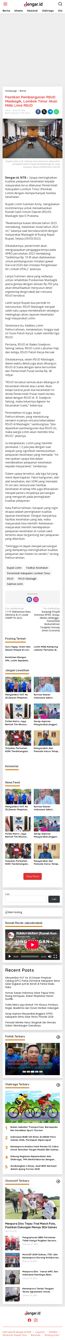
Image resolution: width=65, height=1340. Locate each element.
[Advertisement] (32, 50)
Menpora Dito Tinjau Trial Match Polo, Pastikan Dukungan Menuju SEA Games (31, 1225)
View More (32, 876)
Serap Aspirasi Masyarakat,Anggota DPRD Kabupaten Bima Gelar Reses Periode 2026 (47, 723)
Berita (8, 113)
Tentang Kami (51, 1335)
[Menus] (5, 4)
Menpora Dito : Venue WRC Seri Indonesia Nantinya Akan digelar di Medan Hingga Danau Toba (40, 1273)
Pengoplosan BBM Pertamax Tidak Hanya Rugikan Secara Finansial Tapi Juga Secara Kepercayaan (39, 1239)
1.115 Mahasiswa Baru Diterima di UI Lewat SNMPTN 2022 (18, 613)
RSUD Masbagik (27, 578)
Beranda (35, 1335)
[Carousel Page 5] (41, 1072)
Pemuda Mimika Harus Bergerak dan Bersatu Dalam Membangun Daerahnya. (30, 1024)
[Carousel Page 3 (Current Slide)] (32, 1072)
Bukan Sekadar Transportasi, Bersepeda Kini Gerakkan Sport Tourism (34, 1128)
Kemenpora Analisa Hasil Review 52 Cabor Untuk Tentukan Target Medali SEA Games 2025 (34, 1148)
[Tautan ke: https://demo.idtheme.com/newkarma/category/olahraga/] (58, 1085)
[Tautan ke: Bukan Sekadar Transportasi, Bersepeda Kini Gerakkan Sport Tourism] (32, 1107)
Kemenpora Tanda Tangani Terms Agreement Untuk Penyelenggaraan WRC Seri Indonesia (38, 1290)
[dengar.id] (33, 3)
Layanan (40, 1332)
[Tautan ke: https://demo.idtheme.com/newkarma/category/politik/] (58, 1037)
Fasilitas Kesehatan (37, 567)
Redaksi (53, 1332)
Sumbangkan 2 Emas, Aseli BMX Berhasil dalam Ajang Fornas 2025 (33, 1167)
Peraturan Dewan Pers (15, 1335)
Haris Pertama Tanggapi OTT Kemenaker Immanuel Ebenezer (29, 1062)
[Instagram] (36, 599)
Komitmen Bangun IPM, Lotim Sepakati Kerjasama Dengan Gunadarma (16, 659)
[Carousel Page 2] (28, 1072)
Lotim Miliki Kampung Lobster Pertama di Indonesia (46, 648)
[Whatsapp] (56, 111)
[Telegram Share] (50, 111)
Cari (7, 894)
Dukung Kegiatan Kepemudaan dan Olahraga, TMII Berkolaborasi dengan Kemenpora (32, 1158)
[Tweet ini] (44, 111)
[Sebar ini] (38, 111)
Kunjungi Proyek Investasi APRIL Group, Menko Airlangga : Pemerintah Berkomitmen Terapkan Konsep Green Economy (47, 619)
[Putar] (9, 956)
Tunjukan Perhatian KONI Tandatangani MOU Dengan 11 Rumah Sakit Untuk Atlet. (18, 750)
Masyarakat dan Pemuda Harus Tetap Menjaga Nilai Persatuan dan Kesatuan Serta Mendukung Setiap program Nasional (46, 750)
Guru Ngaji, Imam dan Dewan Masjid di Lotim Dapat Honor (18, 648)
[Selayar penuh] (55, 956)
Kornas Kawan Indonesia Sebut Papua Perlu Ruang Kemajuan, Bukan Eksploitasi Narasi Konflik (45, 696)
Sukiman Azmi (15, 584)
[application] (32, 944)
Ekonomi (15, 113)
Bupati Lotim (14, 567)
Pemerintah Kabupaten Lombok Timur (28, 573)
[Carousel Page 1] (24, 1072)
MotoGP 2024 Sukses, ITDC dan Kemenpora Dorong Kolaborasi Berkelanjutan (40, 1256)
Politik (27, 113)
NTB (22, 113)
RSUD (10, 578)
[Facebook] (29, 599)
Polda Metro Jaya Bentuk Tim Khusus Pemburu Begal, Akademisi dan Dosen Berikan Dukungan (17, 723)
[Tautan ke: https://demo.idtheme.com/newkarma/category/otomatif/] (58, 1181)
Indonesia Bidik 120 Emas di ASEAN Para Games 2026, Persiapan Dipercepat (33, 1138)
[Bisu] (49, 956)
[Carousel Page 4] (36, 1072)
